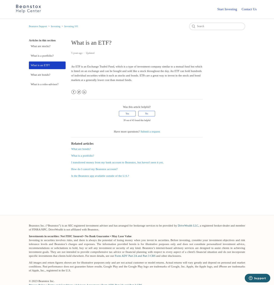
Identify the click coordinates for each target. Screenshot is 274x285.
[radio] (127, 113)
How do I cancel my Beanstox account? (94, 169)
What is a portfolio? (42, 55)
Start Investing (227, 9)
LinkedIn (84, 92)
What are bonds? (40, 74)
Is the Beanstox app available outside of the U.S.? (100, 175)
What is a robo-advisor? (45, 84)
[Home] (28, 13)
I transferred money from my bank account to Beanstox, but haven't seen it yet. (117, 162)
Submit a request (150, 131)
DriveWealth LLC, (188, 225)
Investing (55, 26)
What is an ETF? (40, 65)
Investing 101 (71, 26)
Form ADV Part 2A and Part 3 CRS (135, 255)
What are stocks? (41, 46)
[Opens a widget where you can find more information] (257, 278)
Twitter (79, 92)
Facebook (73, 92)
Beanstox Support (38, 26)
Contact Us (249, 9)
